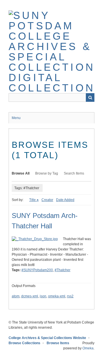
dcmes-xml (29, 296)
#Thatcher (62, 270)
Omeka (88, 348)
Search (90, 97)
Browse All (20, 173)
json (43, 296)
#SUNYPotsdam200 (37, 270)
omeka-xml (56, 296)
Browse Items (58, 343)
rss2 (70, 296)
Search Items (74, 173)
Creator (47, 200)
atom (15, 296)
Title (32, 200)
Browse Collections (24, 343)
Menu (16, 118)
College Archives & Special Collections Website (47, 338)
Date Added (65, 200)
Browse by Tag (46, 173)
